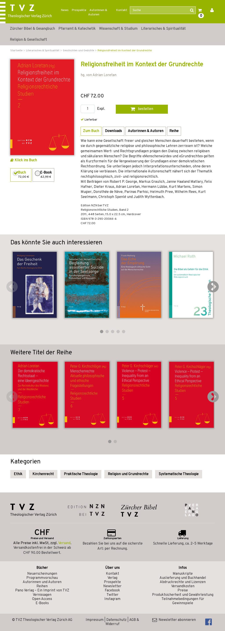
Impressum (94, 620)
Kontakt (121, 10)
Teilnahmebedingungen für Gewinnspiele (182, 601)
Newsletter (112, 586)
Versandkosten (182, 586)
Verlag (112, 578)
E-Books (42, 603)
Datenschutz (116, 620)
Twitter (112, 595)
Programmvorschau (42, 578)
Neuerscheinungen (42, 574)
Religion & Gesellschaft (28, 40)
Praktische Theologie (81, 474)
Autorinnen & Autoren (97, 12)
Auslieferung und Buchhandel (183, 578)
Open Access (42, 599)
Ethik (18, 474)
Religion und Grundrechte (128, 474)
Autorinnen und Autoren (42, 582)
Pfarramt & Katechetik (77, 29)
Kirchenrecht (43, 474)
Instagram (112, 599)
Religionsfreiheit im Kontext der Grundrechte (125, 50)
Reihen (42, 586)
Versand (64, 543)
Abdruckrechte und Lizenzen (183, 582)
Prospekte (79, 10)
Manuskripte (183, 574)
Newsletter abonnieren (176, 620)
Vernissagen (42, 595)
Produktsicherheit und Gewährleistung (182, 595)
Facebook (112, 590)
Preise (183, 590)
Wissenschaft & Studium (118, 29)
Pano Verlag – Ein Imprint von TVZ (42, 590)
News (65, 10)
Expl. (101, 109)
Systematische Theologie (179, 474)
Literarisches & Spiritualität (163, 29)
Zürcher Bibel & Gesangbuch (32, 29)
